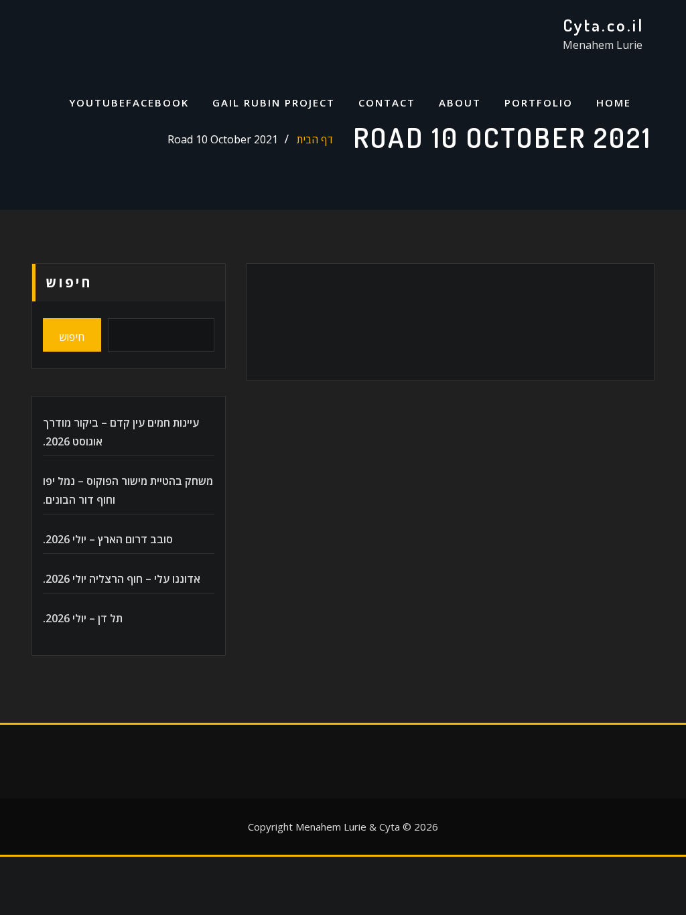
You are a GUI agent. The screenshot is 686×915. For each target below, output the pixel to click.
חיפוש (69, 282)
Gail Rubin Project (273, 102)
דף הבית (315, 139)
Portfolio (538, 102)
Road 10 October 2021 (222, 139)
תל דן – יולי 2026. (83, 618)
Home (613, 102)
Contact (386, 102)
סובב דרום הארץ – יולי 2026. (108, 539)
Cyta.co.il (603, 25)
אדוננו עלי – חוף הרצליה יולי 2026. (121, 578)
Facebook (157, 102)
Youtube (97, 102)
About (460, 102)
